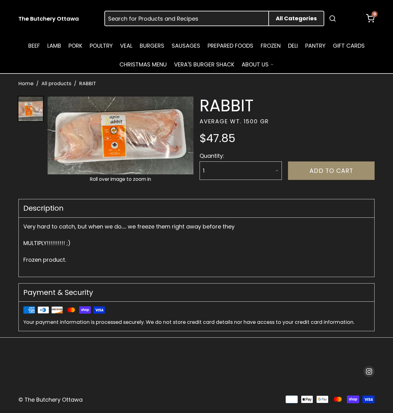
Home (25, 83)
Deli (293, 46)
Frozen (271, 46)
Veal (126, 46)
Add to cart (331, 170)
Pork (75, 46)
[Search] (332, 18)
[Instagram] (369, 371)
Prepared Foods (230, 46)
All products (56, 83)
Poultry (101, 46)
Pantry (315, 46)
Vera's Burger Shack (204, 64)
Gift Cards (349, 46)
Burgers (152, 46)
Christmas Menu (143, 64)
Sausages (186, 46)
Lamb (54, 46)
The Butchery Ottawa (48, 18)
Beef (34, 46)
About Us (255, 64)
